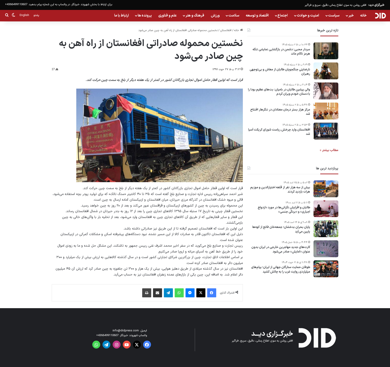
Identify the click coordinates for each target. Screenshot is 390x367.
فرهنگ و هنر (195, 15)
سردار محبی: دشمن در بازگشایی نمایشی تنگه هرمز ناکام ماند (281, 51)
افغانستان (226, 30)
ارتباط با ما (121, 15)
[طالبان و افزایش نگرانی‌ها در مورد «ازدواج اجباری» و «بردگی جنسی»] (325, 208)
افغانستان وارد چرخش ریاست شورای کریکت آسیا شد (279, 132)
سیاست (333, 15)
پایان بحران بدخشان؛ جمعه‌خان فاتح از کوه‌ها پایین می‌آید (281, 229)
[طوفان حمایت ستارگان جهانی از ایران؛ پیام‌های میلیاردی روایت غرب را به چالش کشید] (325, 268)
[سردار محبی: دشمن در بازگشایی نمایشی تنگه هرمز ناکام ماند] (325, 50)
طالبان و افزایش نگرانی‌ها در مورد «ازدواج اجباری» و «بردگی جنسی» (284, 209)
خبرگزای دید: (376, 5)
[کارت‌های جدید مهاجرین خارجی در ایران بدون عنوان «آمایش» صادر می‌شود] (325, 248)
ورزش (215, 15)
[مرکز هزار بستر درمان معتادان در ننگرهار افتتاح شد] (325, 111)
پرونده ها (145, 15)
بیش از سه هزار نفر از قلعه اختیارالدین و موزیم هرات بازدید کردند (280, 189)
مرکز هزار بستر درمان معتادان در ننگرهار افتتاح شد (280, 112)
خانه (363, 15)
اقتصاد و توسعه (257, 15)
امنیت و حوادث (308, 15)
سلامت (233, 15)
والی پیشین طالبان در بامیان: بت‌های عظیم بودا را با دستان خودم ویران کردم (279, 91)
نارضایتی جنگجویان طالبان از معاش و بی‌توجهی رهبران (280, 71)
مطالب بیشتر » (329, 150)
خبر (351, 15)
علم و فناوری (167, 15)
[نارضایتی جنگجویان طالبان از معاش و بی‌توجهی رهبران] (325, 70)
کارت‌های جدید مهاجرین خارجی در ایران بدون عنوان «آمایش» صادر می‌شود (280, 249)
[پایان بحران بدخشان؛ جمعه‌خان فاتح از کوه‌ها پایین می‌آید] (325, 228)
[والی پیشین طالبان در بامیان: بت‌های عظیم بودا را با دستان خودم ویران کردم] (325, 91)
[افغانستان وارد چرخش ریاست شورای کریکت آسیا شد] (325, 131)
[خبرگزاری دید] (380, 15)
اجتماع (283, 15)
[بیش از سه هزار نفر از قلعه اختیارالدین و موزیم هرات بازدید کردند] (325, 188)
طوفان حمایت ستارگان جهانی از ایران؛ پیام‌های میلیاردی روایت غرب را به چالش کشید (280, 269)
